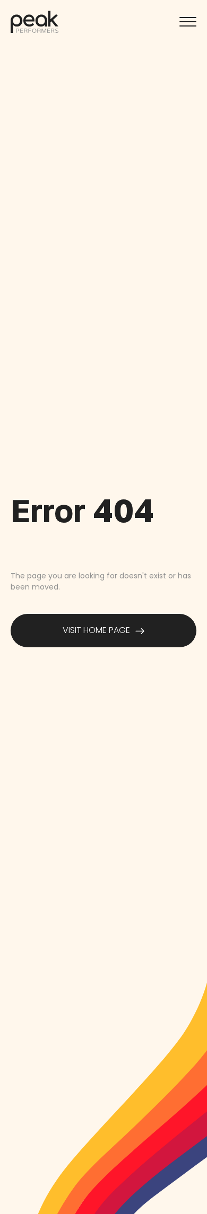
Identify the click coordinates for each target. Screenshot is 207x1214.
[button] (187, 22)
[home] (34, 22)
